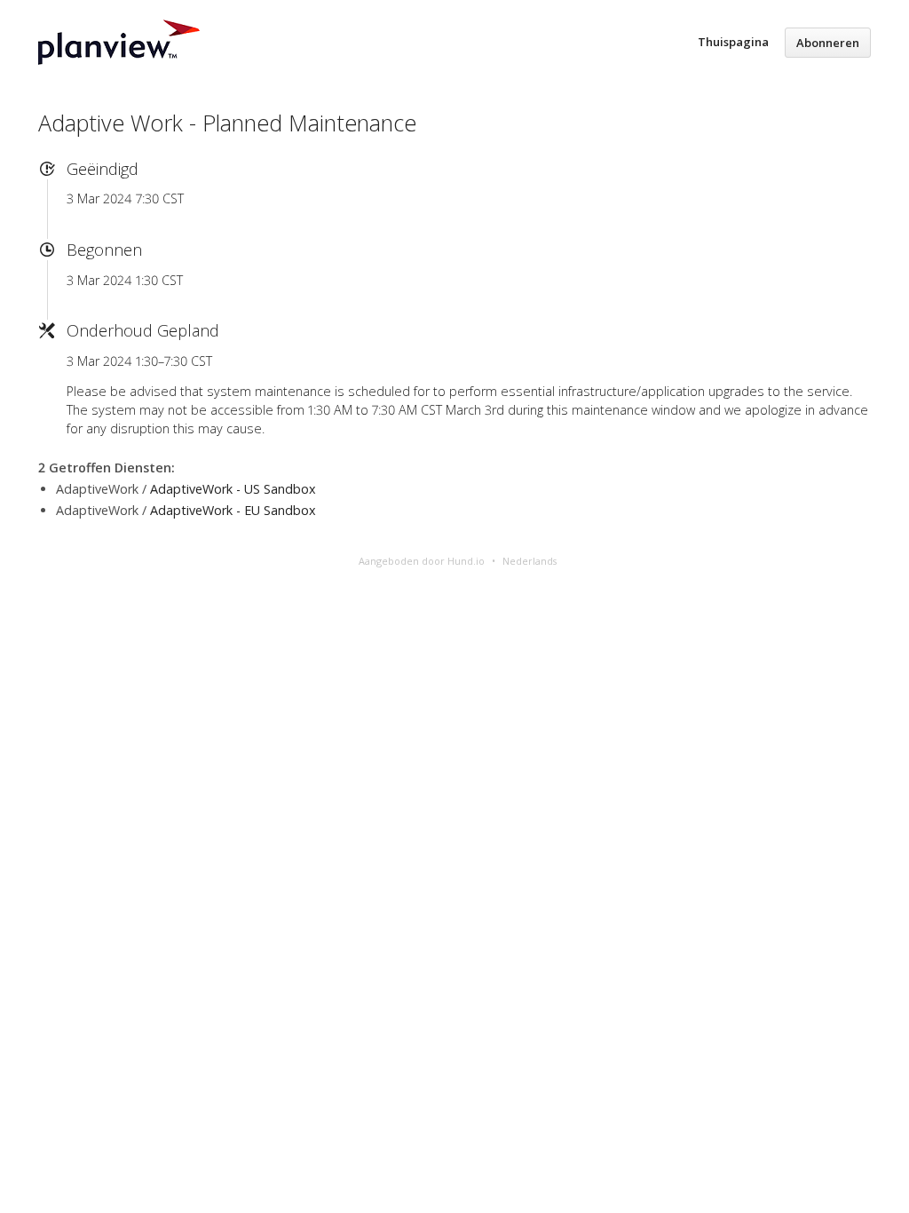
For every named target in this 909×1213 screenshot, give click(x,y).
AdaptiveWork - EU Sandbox (233, 510)
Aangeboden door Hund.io (422, 560)
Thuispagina (733, 42)
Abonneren (827, 43)
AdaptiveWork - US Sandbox (233, 488)
